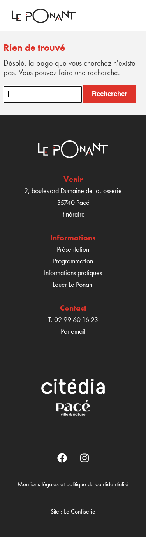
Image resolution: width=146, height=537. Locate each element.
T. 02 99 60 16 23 (73, 319)
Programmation (73, 260)
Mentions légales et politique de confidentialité (73, 484)
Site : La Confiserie (73, 511)
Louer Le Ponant (73, 284)
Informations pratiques (73, 272)
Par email (73, 331)
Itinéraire (73, 214)
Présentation (73, 249)
